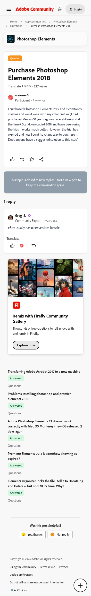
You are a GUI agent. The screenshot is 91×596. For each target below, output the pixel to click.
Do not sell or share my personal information (37, 582)
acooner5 (22, 95)
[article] (45, 231)
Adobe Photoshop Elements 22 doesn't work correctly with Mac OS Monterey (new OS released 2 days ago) (45, 426)
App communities (35, 21)
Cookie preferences (21, 574)
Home (13, 21)
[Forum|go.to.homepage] (35, 9)
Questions (16, 26)
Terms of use (47, 567)
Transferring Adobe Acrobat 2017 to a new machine (44, 371)
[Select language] (60, 9)
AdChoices (20, 590)
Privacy (63, 567)
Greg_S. (20, 215)
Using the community (23, 567)
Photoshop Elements (65, 21)
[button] (9, 11)
